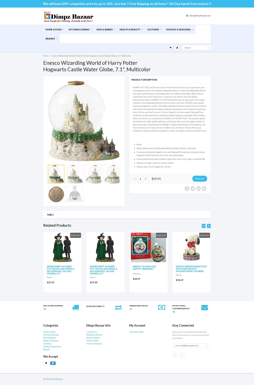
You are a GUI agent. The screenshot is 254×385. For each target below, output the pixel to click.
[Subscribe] (139, 29)
